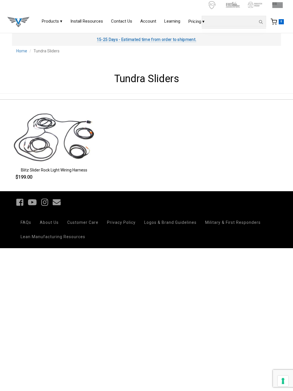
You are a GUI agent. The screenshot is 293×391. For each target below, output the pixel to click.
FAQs (26, 222)
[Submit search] (261, 21)
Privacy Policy (121, 222)
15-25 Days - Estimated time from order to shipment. (146, 39)
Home (21, 51)
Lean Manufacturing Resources (53, 236)
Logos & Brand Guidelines (170, 222)
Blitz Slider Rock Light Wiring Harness (54, 170)
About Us (49, 222)
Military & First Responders (233, 222)
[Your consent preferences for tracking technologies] (283, 381)
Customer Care (82, 222)
